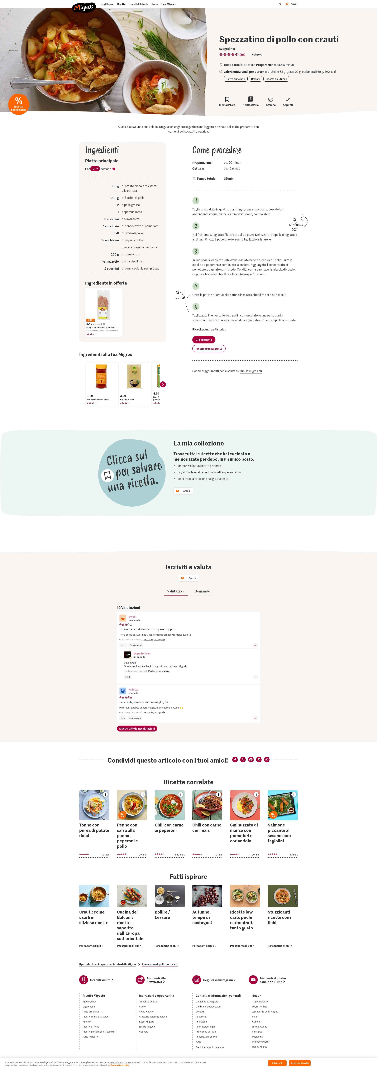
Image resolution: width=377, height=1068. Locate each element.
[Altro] (255, 645)
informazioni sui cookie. (119, 1065)
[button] (122, 618)
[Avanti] (163, 384)
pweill (132, 616)
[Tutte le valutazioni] (229, 54)
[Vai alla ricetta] (94, 824)
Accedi (293, 4)
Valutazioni (176, 591)
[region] (188, 1063)
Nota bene (114, 169)
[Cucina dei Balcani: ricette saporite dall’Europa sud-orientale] (132, 916)
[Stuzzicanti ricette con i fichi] (283, 916)
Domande (202, 591)
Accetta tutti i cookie (300, 1063)
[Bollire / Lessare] (170, 916)
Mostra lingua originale (154, 639)
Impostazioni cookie (206, 1036)
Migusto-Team (142, 653)
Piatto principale (235, 79)
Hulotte (133, 689)
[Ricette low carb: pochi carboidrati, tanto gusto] (245, 916)
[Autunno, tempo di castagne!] (207, 916)
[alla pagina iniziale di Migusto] (84, 5)
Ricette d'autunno (276, 79)
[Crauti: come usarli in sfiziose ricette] (94, 916)
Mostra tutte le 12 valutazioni (137, 728)
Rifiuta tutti (277, 1063)
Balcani (255, 79)
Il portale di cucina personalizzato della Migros (107, 964)
